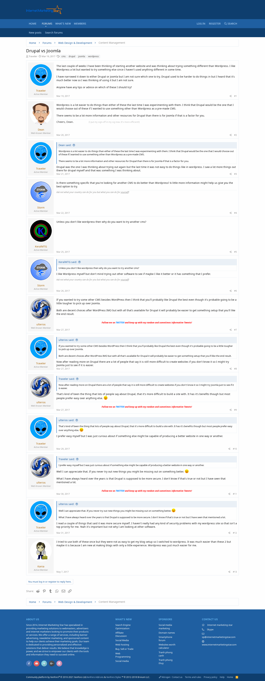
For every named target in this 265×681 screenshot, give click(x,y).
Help (222, 677)
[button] (45, 26)
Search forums (54, 32)
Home (32, 23)
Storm (41, 207)
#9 (235, 409)
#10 (235, 448)
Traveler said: (67, 379)
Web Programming (123, 655)
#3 (235, 173)
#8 (235, 368)
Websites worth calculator (167, 646)
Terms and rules (193, 677)
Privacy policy (210, 677)
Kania (40, 566)
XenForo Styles (113, 677)
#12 (235, 532)
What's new (63, 23)
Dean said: (65, 145)
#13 (235, 571)
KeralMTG (41, 246)
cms (63, 56)
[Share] (230, 96)
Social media (122, 661)
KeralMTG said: (68, 262)
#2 (235, 135)
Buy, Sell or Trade (124, 649)
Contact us (177, 677)
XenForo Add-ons (95, 677)
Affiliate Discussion (121, 634)
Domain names (167, 632)
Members (80, 23)
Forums (47, 23)
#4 (235, 212)
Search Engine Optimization (123, 626)
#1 (235, 96)
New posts (35, 32)
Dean (41, 129)
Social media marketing (165, 626)
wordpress (93, 56)
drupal (72, 56)
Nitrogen (165, 677)
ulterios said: (66, 340)
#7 (235, 329)
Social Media (122, 640)
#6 (235, 290)
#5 (235, 251)
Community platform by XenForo (56, 677)
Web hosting (122, 644)
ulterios (41, 324)
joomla (81, 56)
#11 (235, 493)
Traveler (33, 56)
